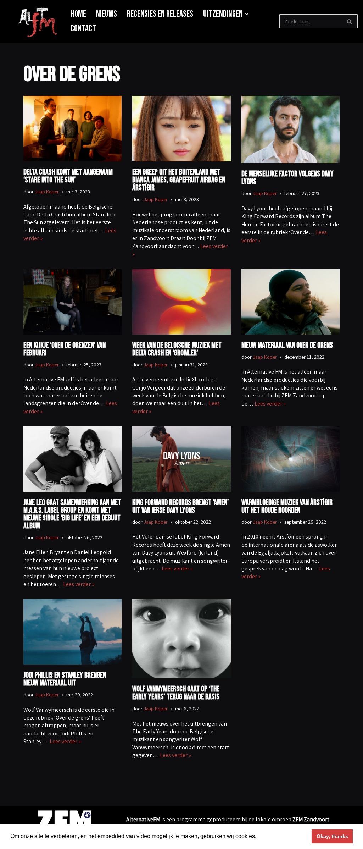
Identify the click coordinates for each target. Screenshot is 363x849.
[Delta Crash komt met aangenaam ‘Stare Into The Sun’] (72, 128)
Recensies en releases (160, 14)
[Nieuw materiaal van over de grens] (290, 302)
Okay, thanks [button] (332, 836)
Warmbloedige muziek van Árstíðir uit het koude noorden (287, 506)
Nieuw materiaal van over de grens (287, 345)
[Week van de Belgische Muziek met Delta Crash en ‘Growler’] (181, 302)
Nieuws (106, 14)
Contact (83, 28)
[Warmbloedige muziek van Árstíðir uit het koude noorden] (290, 459)
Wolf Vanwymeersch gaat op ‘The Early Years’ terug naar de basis (175, 693)
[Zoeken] (350, 21)
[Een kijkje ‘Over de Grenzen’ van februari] (72, 302)
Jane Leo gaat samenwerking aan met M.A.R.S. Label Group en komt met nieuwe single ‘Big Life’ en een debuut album (72, 514)
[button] (247, 14)
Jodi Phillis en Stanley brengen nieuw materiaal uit (64, 679)
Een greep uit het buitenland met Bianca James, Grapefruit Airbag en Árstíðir (178, 180)
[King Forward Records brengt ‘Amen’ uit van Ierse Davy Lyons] (181, 459)
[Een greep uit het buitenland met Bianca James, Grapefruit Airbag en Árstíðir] (181, 128)
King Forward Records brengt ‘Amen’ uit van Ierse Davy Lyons (180, 506)
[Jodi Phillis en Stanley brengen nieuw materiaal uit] (72, 632)
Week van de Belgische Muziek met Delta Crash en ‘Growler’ (177, 349)
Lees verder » (270, 403)
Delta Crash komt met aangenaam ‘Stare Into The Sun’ (68, 176)
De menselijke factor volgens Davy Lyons (287, 178)
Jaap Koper (47, 191)
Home (78, 14)
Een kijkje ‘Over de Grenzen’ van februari (64, 349)
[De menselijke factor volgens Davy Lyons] (290, 129)
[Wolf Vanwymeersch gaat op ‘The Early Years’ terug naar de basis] (181, 638)
